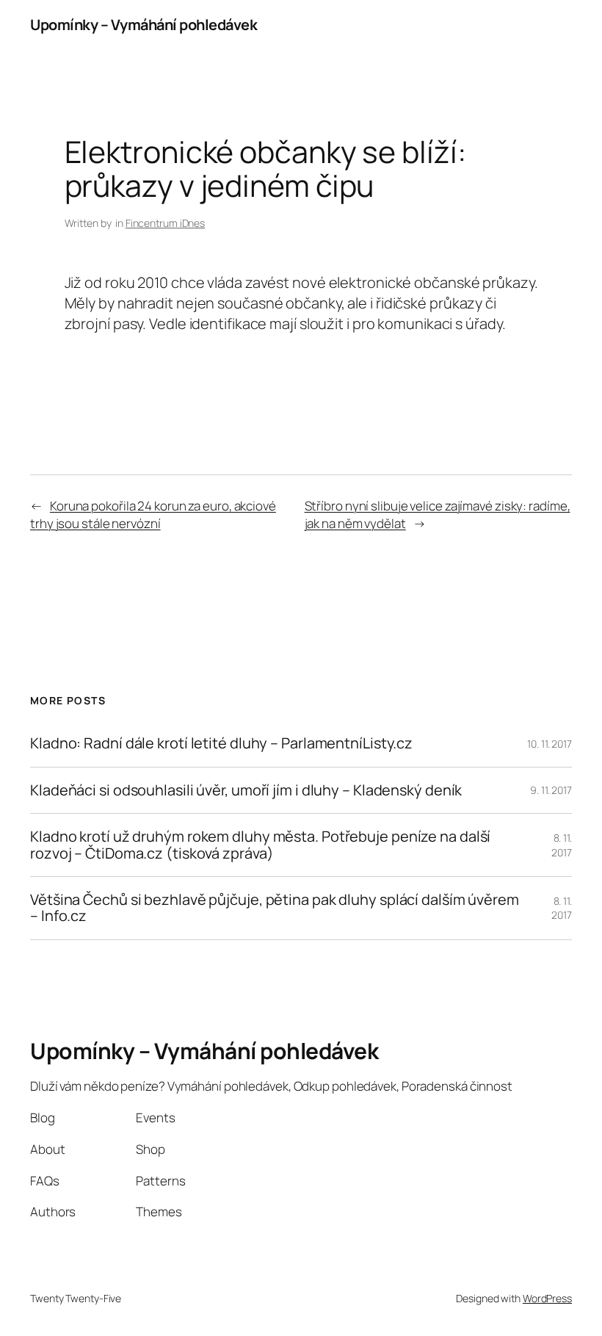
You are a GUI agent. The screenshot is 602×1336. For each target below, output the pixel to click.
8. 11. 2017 (561, 845)
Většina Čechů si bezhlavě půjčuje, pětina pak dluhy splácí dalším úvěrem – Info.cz (274, 908)
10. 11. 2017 (549, 744)
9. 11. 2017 (551, 790)
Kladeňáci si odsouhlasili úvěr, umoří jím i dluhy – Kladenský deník (246, 790)
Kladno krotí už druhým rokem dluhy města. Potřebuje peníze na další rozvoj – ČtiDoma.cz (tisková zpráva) (260, 845)
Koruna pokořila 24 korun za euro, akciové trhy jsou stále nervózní (153, 514)
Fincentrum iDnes (165, 223)
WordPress (547, 1298)
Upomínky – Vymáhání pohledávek (143, 25)
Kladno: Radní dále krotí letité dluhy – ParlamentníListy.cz (221, 743)
